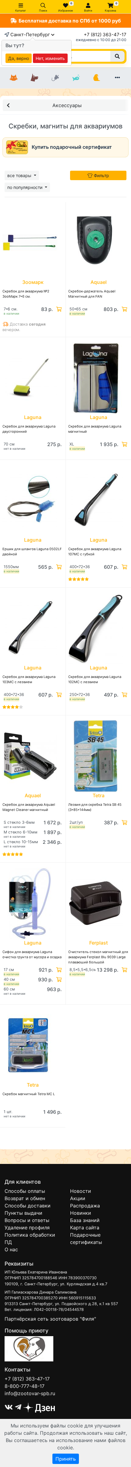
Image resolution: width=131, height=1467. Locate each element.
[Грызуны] (55, 77)
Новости (80, 1191)
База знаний (85, 1220)
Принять (65, 1459)
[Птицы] (96, 77)
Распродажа (85, 1206)
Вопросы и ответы (27, 1220)
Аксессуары (67, 105)
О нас (11, 1249)
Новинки (80, 1213)
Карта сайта (84, 1227)
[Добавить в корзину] (58, 309)
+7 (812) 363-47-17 (105, 34)
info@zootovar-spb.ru (30, 1393)
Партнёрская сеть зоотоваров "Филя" (50, 1319)
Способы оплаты (25, 1191)
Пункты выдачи (23, 1213)
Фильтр (101, 175)
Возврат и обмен (25, 1198)
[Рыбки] (76, 77)
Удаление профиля (27, 1227)
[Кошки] (14, 77)
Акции (77, 1198)
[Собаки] (34, 77)
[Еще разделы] (117, 77)
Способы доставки (28, 1206)
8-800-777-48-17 (24, 1386)
